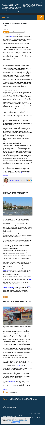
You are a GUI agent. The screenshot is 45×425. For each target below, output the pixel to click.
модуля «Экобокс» (12, 381)
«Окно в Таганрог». (24, 172)
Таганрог (8, 17)
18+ (39, 17)
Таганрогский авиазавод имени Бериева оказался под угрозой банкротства (11, 8)
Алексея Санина (6, 156)
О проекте (12, 398)
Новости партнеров (30, 398)
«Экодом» (19, 365)
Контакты (22, 398)
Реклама (17, 398)
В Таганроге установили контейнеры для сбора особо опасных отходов (11, 5)
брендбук (11, 36)
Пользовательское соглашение (30, 399)
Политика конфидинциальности (16, 399)
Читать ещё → (40, 2)
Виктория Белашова (14, 180)
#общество (5, 175)
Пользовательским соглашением (12, 420)
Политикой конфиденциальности (22, 420)
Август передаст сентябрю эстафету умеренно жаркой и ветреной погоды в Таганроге (11, 11)
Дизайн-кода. (11, 164)
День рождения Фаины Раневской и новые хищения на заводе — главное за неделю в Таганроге (32, 5)
